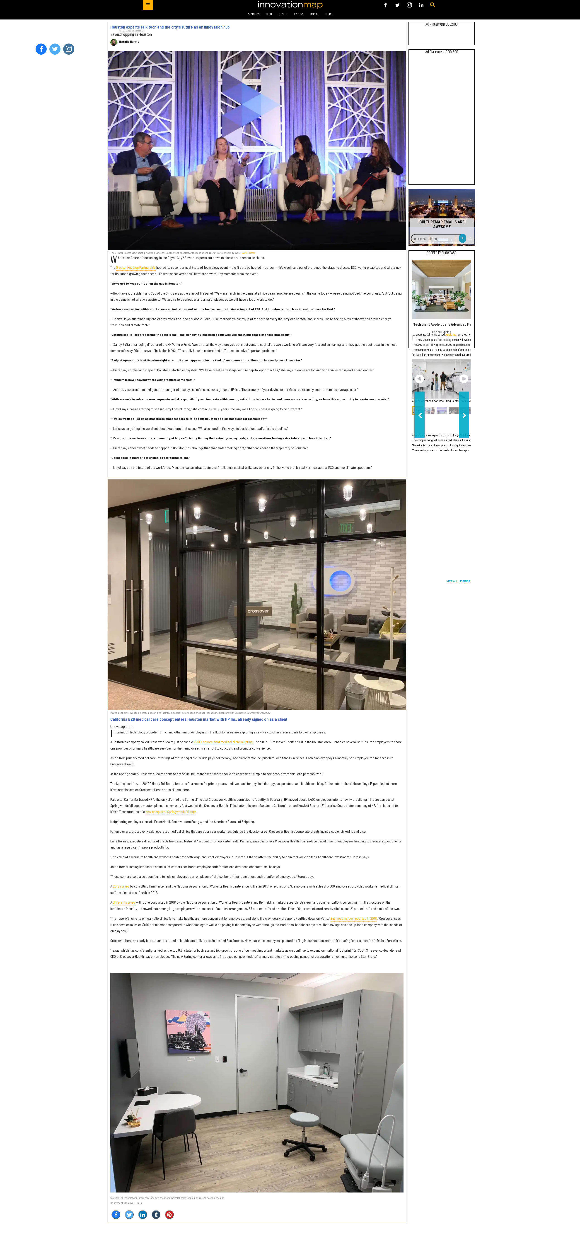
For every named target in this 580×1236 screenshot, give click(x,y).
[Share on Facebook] (115, 1214)
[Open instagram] (409, 5)
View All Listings (458, 581)
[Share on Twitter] (129, 1214)
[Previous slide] (419, 379)
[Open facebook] (385, 5)
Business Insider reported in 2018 (354, 918)
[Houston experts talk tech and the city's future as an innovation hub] (257, 150)
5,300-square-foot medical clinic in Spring (223, 742)
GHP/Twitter (248, 252)
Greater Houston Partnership (136, 267)
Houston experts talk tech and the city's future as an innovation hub (170, 26)
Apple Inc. (451, 335)
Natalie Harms (129, 41)
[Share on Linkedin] (142, 1214)
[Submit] (432, 5)
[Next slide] (464, 379)
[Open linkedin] (421, 5)
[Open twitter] (397, 5)
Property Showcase (441, 253)
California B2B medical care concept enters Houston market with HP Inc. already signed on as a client (199, 719)
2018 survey (121, 886)
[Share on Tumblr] (156, 1214)
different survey (124, 902)
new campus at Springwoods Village (171, 811)
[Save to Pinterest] (169, 1214)
